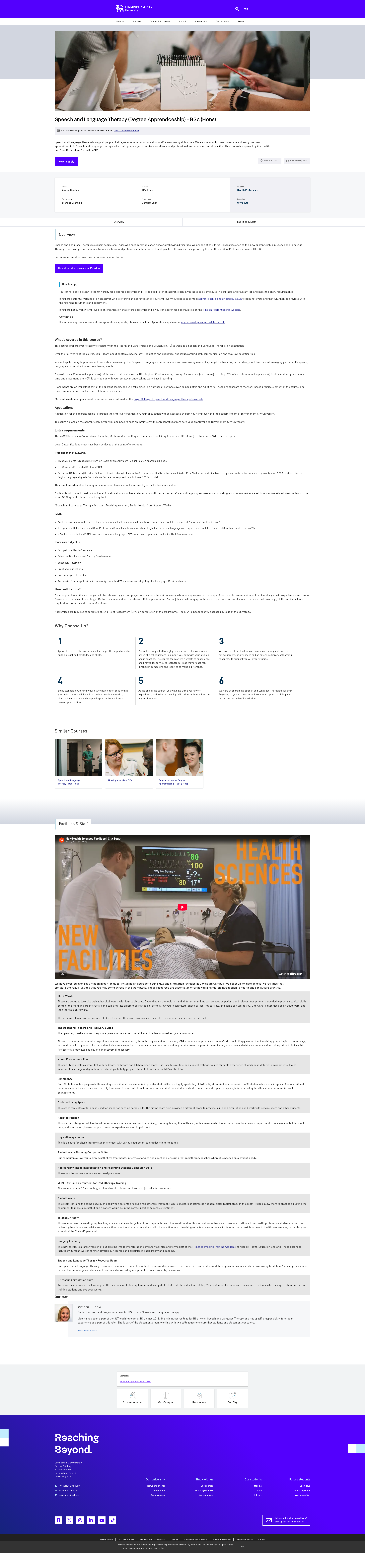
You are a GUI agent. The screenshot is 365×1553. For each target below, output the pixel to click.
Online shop (159, 1490)
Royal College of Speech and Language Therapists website (168, 399)
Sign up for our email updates (291, 1520)
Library (258, 1495)
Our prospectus (302, 1490)
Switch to (126, 131)
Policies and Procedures (152, 1540)
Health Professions (247, 190)
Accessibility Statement (195, 1540)
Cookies (174, 1540)
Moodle (258, 1486)
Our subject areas (204, 1490)
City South (243, 203)
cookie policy (135, 1548)
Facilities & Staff (246, 222)
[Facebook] (58, 1520)
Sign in (261, 1540)
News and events (156, 1486)
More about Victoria (87, 1331)
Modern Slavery (245, 1540)
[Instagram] (80, 1520)
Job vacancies (158, 1495)
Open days (305, 1486)
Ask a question (302, 1495)
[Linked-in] (91, 1520)
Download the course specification (79, 268)
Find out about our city (232, 1398)
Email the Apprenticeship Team (135, 1381)
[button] (120, 21)
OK (242, 1547)
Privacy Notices (126, 1540)
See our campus (166, 1398)
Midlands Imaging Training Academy (214, 1247)
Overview (118, 222)
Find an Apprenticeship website (221, 309)
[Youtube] (102, 1520)
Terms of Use (106, 1540)
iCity (259, 1490)
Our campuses (206, 1495)
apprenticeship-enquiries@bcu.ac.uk (220, 298)
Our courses (207, 1486)
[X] (69, 1520)
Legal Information (222, 1540)
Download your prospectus (199, 1398)
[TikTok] (112, 1520)
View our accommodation (132, 1398)
